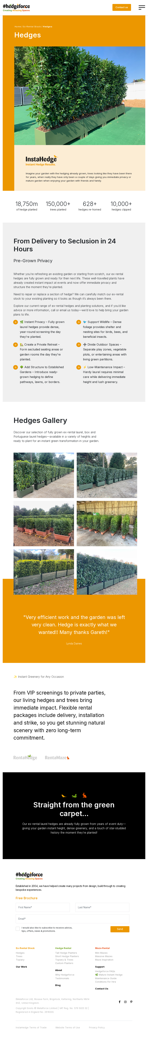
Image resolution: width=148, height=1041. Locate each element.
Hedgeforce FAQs (105, 971)
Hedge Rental (63, 948)
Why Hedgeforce (64, 974)
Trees (19, 956)
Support (100, 966)
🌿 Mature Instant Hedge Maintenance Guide (109, 976)
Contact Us (101, 988)
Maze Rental (102, 948)
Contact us (122, 7)
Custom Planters (64, 963)
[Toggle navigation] (142, 7)
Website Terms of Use (67, 1027)
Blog (58, 985)
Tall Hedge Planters (66, 952)
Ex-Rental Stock (32, 26)
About (58, 970)
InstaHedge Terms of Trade (31, 1027)
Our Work (21, 966)
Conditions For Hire (105, 981)
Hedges (20, 952)
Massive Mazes (103, 956)
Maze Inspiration (104, 959)
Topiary (20, 959)
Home (18, 26)
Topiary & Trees (64, 959)
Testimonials (62, 978)
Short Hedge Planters (67, 956)
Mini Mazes (101, 952)
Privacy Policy (97, 1027)
